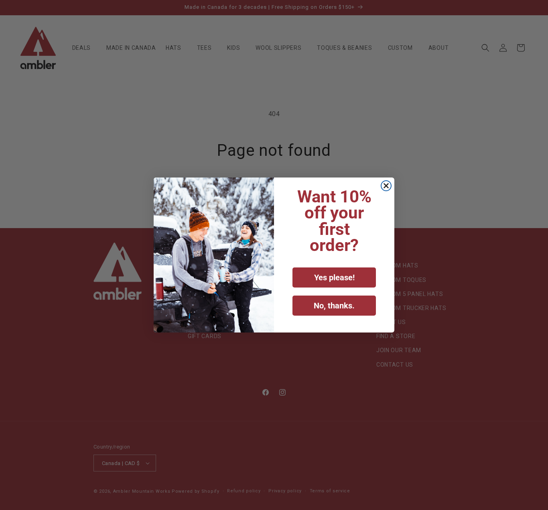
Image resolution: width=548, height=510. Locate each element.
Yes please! (334, 277)
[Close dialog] (386, 186)
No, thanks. (334, 305)
